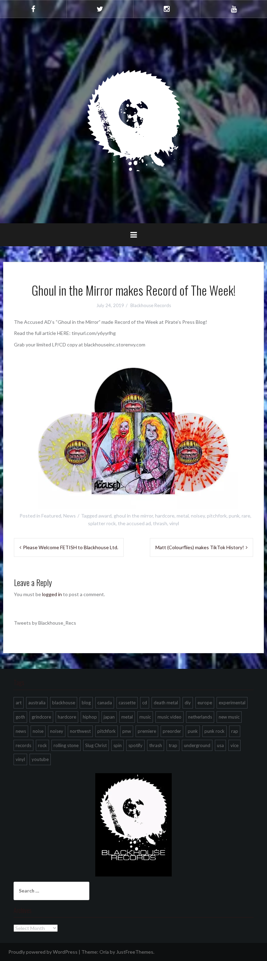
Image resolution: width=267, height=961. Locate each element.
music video (169, 717)
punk (234, 516)
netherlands (200, 717)
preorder (172, 731)
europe (204, 702)
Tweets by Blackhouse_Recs (45, 623)
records (23, 745)
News (69, 516)
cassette (127, 702)
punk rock (214, 731)
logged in (52, 594)
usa (220, 745)
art (19, 702)
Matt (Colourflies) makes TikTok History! (199, 547)
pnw (126, 731)
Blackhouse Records (150, 305)
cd (144, 702)
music (145, 717)
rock (42, 745)
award (105, 516)
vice (234, 745)
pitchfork (217, 516)
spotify (135, 745)
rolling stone (66, 745)
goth (20, 717)
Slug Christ (96, 745)
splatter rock (102, 523)
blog (86, 702)
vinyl (174, 523)
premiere (147, 731)
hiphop (90, 717)
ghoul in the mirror (133, 516)
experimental (232, 702)
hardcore (165, 516)
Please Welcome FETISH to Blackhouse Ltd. (70, 547)
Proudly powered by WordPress (43, 952)
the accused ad (134, 523)
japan (109, 717)
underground (197, 745)
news (21, 731)
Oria (104, 952)
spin (117, 745)
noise (38, 731)
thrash (160, 523)
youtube (40, 759)
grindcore (41, 717)
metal (183, 516)
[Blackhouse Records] (134, 120)
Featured (51, 516)
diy (188, 702)
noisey (198, 516)
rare (246, 516)
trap (173, 745)
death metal (166, 702)
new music (229, 717)
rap (234, 731)
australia (37, 702)
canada (104, 702)
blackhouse (63, 702)
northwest (80, 731)
